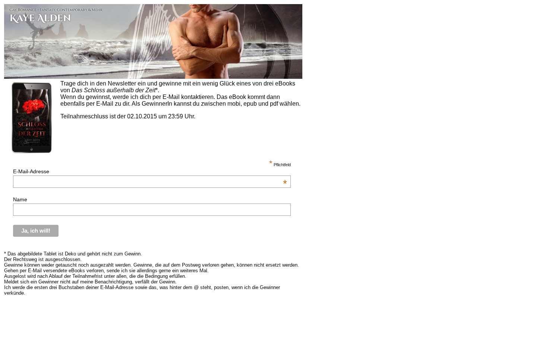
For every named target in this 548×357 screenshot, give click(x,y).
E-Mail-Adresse (150, 171)
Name (20, 199)
